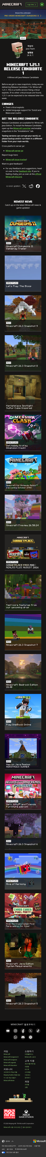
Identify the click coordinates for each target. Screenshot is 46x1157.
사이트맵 (27, 1072)
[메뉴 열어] (42, 4)
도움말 (27, 1066)
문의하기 (27, 1078)
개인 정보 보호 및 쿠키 (9, 1146)
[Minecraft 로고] (12, 4)
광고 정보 (10, 1149)
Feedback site (25, 171)
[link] (8, 1030)
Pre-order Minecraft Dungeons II (21, 16)
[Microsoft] (39, 1141)
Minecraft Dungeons (10, 1060)
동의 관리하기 (27, 1127)
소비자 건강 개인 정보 (25, 1146)
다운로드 (27, 1075)
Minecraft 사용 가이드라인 (12, 1127)
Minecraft (7, 1054)
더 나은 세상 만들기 (10, 1078)
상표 (3, 1149)
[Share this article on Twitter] (24, 186)
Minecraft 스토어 (30, 1057)
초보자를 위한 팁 (30, 1064)
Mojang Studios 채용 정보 (12, 1075)
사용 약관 (37, 1146)
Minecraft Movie (9, 1080)
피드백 (27, 1069)
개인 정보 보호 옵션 (12, 1152)
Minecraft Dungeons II (11, 1057)
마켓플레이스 (29, 1054)
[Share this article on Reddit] (31, 186)
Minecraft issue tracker (16, 159)
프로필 (27, 1084)
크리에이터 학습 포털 (10, 1072)
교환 (26, 1087)
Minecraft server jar (14, 150)
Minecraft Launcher (22, 128)
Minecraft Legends (10, 1063)
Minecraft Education (10, 1065)
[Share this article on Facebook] (38, 186)
